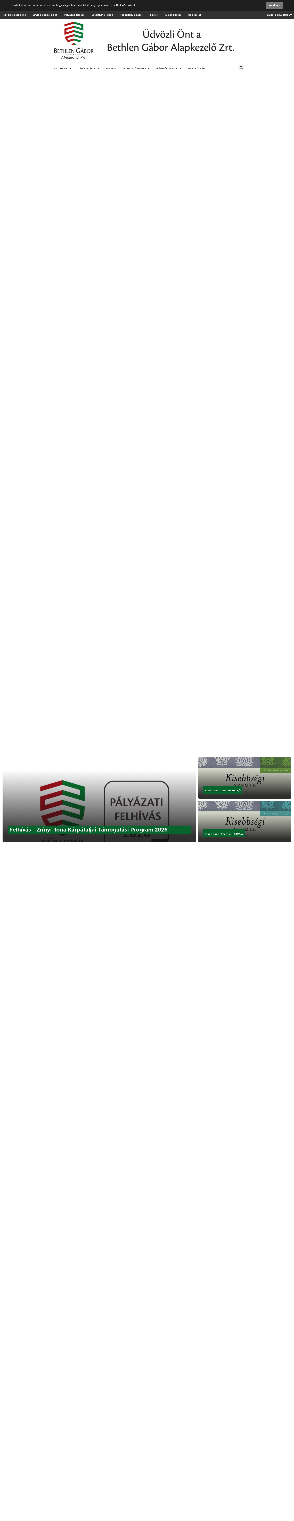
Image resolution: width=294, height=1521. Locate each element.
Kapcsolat (194, 14)
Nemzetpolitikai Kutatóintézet (126, 68)
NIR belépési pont (14, 14)
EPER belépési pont (44, 14)
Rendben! (274, 5)
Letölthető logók (102, 14)
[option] (147, 799)
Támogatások (87, 68)
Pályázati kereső (74, 14)
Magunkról (60, 68)
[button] (241, 67)
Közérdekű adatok (131, 14)
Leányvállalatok (167, 68)
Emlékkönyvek (197, 68)
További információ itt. (125, 5)
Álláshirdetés (173, 14)
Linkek (154, 14)
